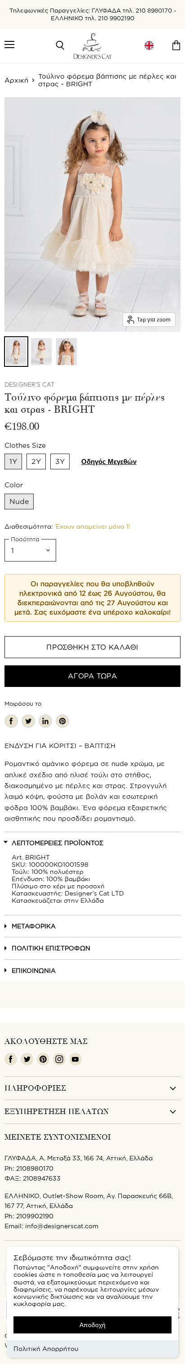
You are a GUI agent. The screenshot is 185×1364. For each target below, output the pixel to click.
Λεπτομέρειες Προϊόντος (58, 842)
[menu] (149, 45)
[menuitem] (149, 45)
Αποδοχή (92, 1324)
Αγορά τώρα (92, 676)
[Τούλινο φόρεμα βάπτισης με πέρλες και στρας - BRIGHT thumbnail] (16, 351)
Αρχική (16, 80)
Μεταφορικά (34, 926)
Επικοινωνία (34, 970)
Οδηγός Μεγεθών (109, 461)
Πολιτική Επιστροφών (51, 948)
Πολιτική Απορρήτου (45, 1348)
